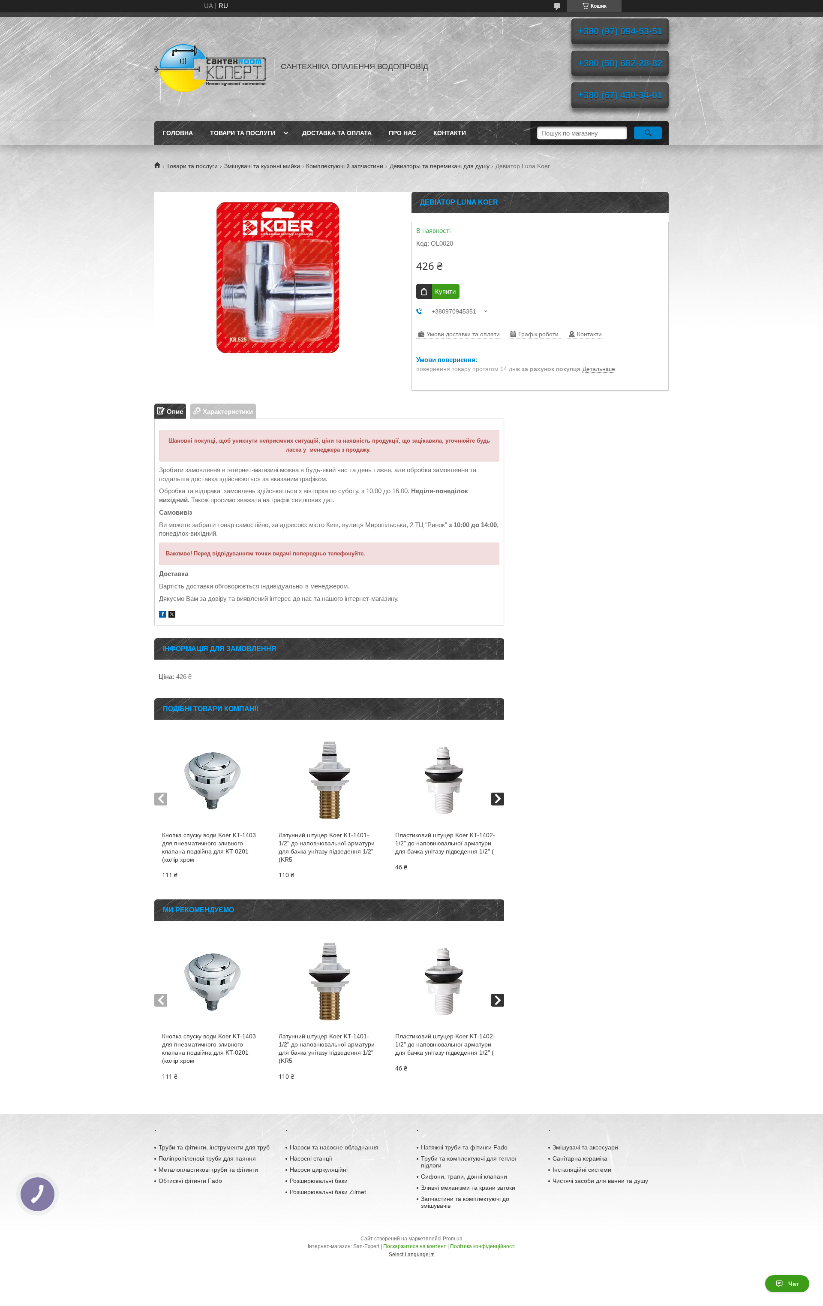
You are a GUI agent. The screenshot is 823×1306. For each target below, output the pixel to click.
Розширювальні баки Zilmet (328, 1191)
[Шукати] (648, 133)
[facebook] (162, 615)
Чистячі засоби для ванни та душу (600, 1180)
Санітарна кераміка (580, 1158)
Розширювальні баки (319, 1180)
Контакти (449, 133)
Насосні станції (311, 1158)
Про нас (402, 133)
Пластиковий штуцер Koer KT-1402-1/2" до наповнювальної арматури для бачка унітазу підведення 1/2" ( (445, 843)
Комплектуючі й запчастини (344, 166)
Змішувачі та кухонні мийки (262, 166)
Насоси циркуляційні (319, 1169)
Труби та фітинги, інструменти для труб (214, 1147)
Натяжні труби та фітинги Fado (464, 1147)
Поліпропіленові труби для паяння (207, 1158)
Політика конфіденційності (483, 1246)
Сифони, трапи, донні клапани (464, 1176)
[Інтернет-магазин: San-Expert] (210, 66)
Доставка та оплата (337, 133)
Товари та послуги (242, 133)
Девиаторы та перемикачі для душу (440, 166)
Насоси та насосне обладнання (334, 1147)
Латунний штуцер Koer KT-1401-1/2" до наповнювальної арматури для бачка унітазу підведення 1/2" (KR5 (327, 847)
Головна (178, 133)
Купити (445, 291)
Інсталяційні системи (582, 1169)
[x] (171, 615)
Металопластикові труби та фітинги (208, 1169)
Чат (793, 1283)
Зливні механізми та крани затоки (468, 1187)
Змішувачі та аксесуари (585, 1147)
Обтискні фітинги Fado (190, 1180)
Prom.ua (453, 1239)
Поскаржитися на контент (414, 1246)
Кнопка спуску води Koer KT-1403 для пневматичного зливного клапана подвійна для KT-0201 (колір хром (209, 847)
